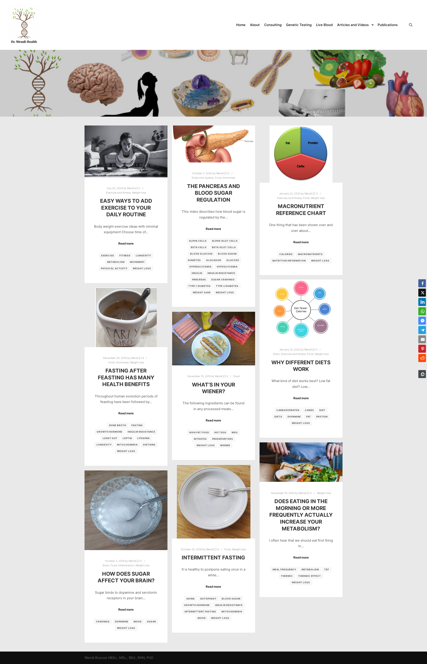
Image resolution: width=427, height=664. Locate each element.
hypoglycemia (227, 266)
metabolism (116, 262)
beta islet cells (224, 247)
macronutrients (310, 254)
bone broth (117, 425)
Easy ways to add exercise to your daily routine (126, 208)
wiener (225, 445)
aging (190, 598)
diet (322, 410)
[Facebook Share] (422, 283)
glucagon (213, 260)
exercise (107, 255)
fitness (125, 255)
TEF (326, 569)
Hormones (229, 177)
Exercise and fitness (118, 192)
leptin (127, 438)
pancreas (199, 279)
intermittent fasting (200, 611)
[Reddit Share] (422, 358)
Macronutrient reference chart (301, 209)
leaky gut (110, 438)
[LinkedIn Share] (422, 302)
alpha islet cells (225, 240)
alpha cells (198, 240)
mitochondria (127, 444)
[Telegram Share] (422, 330)
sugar (151, 621)
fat (308, 416)
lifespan (143, 438)
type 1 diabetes (199, 286)
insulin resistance (221, 273)
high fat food (199, 432)
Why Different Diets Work (300, 365)
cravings (103, 621)
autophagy (208, 598)
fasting (137, 425)
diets (278, 416)
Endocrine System (203, 177)
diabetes (194, 260)
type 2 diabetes (227, 286)
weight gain (201, 292)
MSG (235, 432)
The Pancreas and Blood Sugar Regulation (213, 193)
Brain (276, 354)
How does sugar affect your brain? (126, 577)
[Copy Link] (422, 374)
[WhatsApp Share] (422, 311)
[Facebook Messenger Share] (422, 321)
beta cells (199, 247)
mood (202, 618)
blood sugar (227, 253)
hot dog (220, 432)
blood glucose (201, 253)
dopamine (294, 416)
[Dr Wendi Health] (24, 25)
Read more (126, 243)
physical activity (114, 268)
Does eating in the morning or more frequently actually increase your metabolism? (301, 515)
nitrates (200, 438)
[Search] (411, 25)
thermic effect (309, 576)
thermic (287, 576)
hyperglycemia (200, 266)
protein (322, 416)
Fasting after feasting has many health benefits (126, 377)
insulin (197, 273)
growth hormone (109, 431)
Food (218, 177)
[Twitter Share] (422, 293)
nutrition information (289, 260)
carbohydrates (288, 410)
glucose (232, 260)
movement (137, 262)
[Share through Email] (422, 339)
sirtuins (149, 444)
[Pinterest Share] (422, 349)
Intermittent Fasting (213, 557)
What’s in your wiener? (213, 388)
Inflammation (126, 565)
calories (286, 254)
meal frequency (284, 569)
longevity (143, 255)
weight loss (142, 268)
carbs (309, 410)
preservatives (222, 438)
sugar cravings (223, 279)
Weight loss (139, 192)
